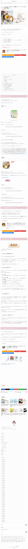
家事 (6, 540)
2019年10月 (3, 513)
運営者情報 (17, 546)
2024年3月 (3, 473)
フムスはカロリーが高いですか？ (8, 88)
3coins (2, 536)
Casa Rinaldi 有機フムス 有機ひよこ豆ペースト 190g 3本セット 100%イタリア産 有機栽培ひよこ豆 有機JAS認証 (16, 346)
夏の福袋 (2, 540)
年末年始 (11, 540)
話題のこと (7, 541)
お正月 (16, 536)
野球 (10, 541)
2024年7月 (3, 468)
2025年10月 (3, 461)
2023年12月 (3, 478)
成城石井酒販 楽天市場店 (5, 177)
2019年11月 (3, 511)
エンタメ (3, 437)
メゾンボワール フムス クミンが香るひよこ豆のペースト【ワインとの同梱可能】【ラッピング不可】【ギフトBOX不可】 (16, 50)
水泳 (20, 540)
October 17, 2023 (22, 153)
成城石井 (6, 80)
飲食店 (22, 541)
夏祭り (5, 540)
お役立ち (13, 536)
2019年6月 (3, 520)
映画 (16, 540)
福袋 (2, 454)
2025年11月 (3, 459)
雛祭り (12, 541)
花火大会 (2, 541)
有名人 (18, 540)
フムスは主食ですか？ (7, 87)
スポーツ (3, 439)
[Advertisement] (14, 66)
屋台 (8, 540)
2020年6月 (3, 501)
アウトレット (22, 536)
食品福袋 (17, 541)
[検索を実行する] (26, 525)
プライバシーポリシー (12, 546)
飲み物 (19, 541)
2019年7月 (3, 518)
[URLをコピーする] (25, 389)
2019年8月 (3, 516)
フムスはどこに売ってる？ (6, 76)
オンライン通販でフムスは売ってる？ (8, 83)
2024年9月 (3, 466)
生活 (2, 452)
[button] (3, 389)
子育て (3, 449)
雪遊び (14, 541)
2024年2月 (3, 475)
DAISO (6, 536)
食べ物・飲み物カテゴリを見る (6, 364)
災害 (22, 540)
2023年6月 (3, 485)
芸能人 (5, 541)
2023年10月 (3, 482)
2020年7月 (3, 499)
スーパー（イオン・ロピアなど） (8, 79)
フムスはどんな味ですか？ (8, 86)
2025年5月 (3, 463)
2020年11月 (3, 492)
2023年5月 (3, 487)
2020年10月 (3, 494)
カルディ (6, 81)
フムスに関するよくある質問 (7, 84)
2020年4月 (3, 504)
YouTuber (9, 536)
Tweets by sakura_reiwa (4, 529)
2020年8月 (3, 497)
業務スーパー (6, 77)
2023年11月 (3, 480)
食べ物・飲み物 (3, 385)
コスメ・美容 (4, 444)
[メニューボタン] (1, 1)
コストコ (6, 78)
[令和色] (14, 1)
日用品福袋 (14, 540)
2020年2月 (3, 506)
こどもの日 (18, 536)
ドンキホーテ (6, 82)
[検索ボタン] (26, 1)
